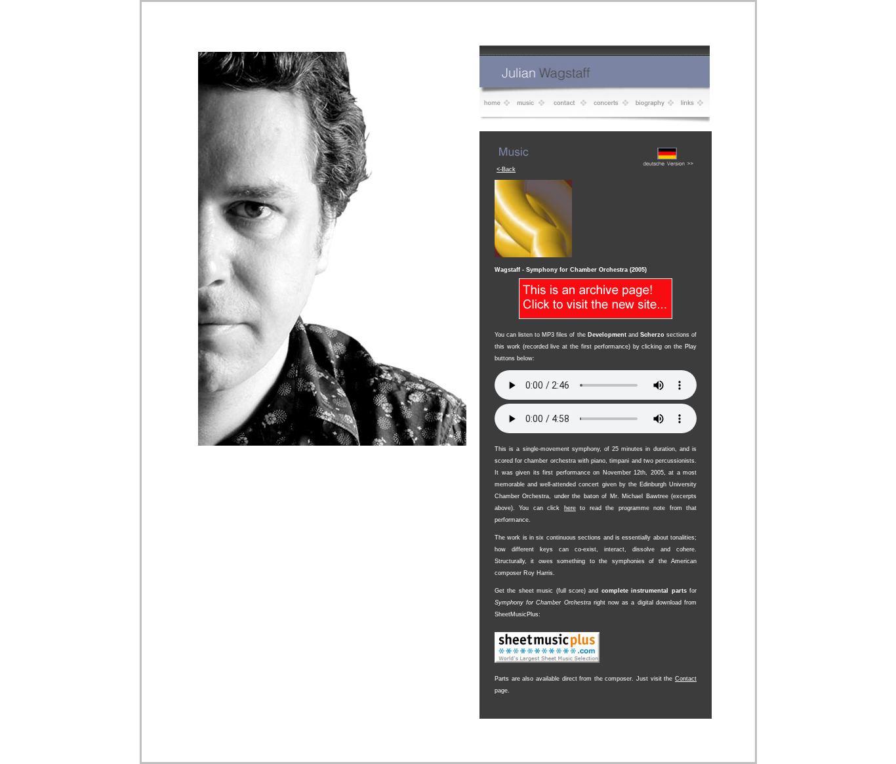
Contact (686, 678)
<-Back (506, 169)
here (570, 508)
